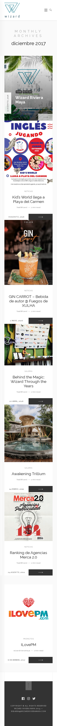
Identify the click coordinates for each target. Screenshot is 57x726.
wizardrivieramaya (24, 108)
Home (19, 92)
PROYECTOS (28, 639)
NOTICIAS (27, 92)
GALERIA (28, 371)
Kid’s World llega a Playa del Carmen (28, 199)
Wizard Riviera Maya (29, 99)
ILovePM (28, 644)
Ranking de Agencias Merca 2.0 (28, 554)
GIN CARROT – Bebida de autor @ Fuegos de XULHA (28, 301)
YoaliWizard (22, 207)
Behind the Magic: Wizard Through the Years (28, 381)
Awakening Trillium (28, 473)
